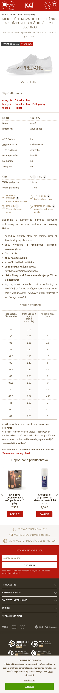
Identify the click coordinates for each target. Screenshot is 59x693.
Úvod (4, 14)
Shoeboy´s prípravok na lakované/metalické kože (44, 499)
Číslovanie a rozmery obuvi (16, 453)
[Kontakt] (11, 4)
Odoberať (29, 565)
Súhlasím (29, 686)
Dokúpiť (15, 514)
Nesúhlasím (29, 680)
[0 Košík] (54, 4)
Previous (2, 494)
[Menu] (5, 4)
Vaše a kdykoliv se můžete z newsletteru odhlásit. (26, 572)
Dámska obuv (15, 14)
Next (57, 494)
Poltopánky (29, 14)
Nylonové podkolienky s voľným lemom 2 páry (15, 499)
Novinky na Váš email (29, 550)
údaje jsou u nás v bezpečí (18, 571)
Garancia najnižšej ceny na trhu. (44, 209)
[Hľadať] (47, 4)
